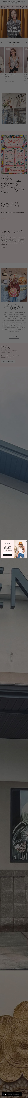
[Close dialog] (26, 540)
